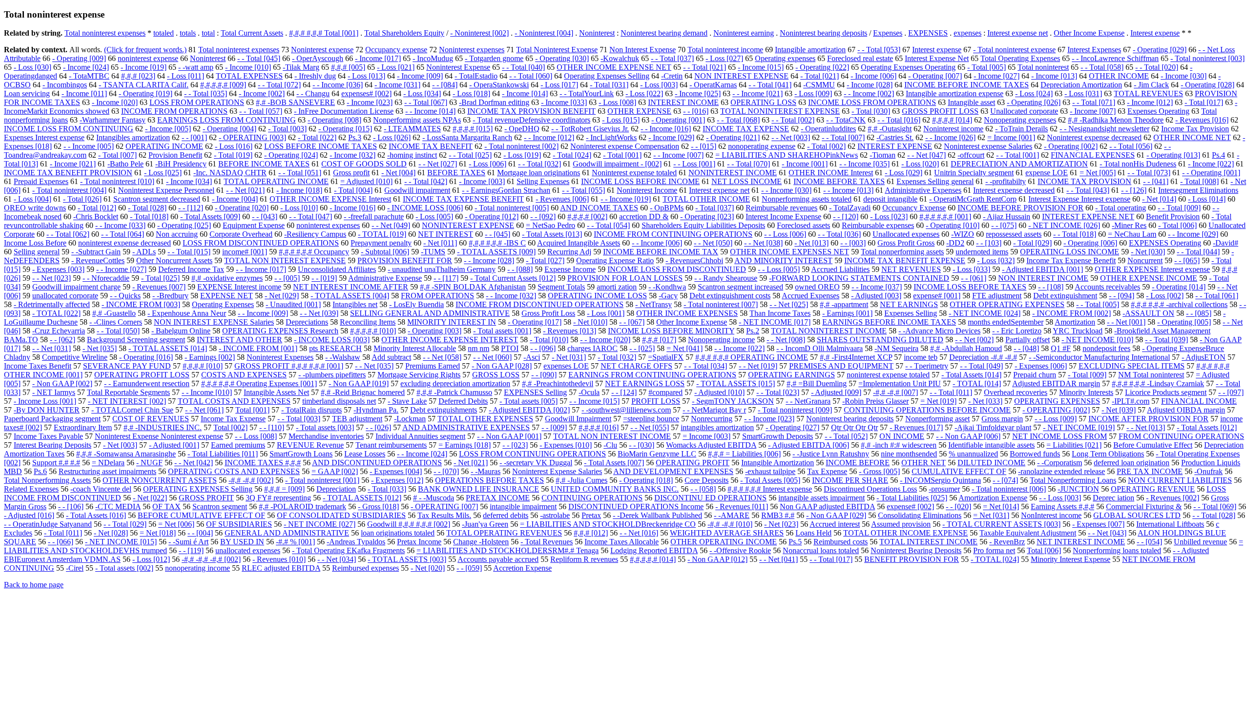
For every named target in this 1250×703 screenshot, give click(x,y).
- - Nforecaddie (106, 278)
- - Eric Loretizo (1017, 331)
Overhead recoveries (1015, 392)
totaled (163, 33)
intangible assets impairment (821, 498)
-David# (1225, 243)
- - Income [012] (549, 137)
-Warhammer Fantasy (113, 120)
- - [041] (1155, 181)
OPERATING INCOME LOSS (597, 295)
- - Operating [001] (1211, 172)
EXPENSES (928, 33)
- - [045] (497, 234)
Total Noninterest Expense (557, 49)
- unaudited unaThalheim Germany (442, 269)
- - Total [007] (843, 137)
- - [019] (324, 278)
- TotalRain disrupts (311, 410)
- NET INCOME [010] (1097, 339)
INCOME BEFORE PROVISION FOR (1020, 208)
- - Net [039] (319, 313)
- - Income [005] (88, 146)
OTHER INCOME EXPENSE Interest (330, 199)
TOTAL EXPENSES (249, 76)
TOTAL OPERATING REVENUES (504, 533)
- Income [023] (370, 102)
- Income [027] (997, 76)
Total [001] (252, 410)
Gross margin (1002, 418)
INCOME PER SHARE (850, 480)
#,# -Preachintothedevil (557, 383)
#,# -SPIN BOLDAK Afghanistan (473, 287)
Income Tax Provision (1195, 128)
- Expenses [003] (58, 269)
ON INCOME (901, 436)
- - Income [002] (869, 93)
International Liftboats (1170, 524)
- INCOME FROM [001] (258, 348)
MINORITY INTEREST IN (451, 322)
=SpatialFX (666, 357)
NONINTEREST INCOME (732, 172)
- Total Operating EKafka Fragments (348, 550)
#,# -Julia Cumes (581, 480)
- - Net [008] (786, 339)
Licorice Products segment (1166, 392)
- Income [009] (420, 76)
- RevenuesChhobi (694, 260)
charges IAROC (592, 348)
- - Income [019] (626, 199)
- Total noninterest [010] (117, 181)
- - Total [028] (1213, 515)
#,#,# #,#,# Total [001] (323, 33)
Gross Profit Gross (906, 243)
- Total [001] (622, 155)
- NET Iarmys (53, 392)
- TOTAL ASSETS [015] (735, 383)
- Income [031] (397, 85)
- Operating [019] (145, 93)
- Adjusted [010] (719, 392)
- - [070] (446, 471)
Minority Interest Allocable (415, 348)
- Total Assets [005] (770, 480)
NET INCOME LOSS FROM (1059, 436)
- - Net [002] (974, 339)
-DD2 (955, 243)
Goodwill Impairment (578, 418)
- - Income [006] (657, 243)
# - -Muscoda (433, 498)
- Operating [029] (1160, 49)
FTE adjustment (996, 295)
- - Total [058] (1102, 67)
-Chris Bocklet (95, 216)
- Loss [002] (1165, 295)
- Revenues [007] (159, 287)
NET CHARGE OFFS (636, 366)
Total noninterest (1043, 67)
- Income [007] (1093, 111)
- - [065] (1187, 260)
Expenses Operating (1158, 111)
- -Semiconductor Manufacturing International (1099, 357)
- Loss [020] (920, 164)
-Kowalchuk (620, 58)
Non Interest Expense (642, 49)
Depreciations (307, 322)
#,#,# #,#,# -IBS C (497, 243)
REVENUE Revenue (310, 445)
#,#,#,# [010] (203, 366)
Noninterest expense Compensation (624, 146)
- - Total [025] (470, 155)
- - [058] (703, 489)
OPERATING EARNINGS (791, 375)
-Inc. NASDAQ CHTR (230, 172)
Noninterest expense (322, 49)
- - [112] (190, 208)
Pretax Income (419, 542)
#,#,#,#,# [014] (653, 559)
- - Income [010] (207, 392)
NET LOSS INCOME (746, 181)
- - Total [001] (1017, 155)
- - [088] (520, 269)
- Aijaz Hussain (1006, 216)
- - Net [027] (437, 164)
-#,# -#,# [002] (251, 480)
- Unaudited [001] (293, 304)
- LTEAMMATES (412, 128)
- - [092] (543, 216)
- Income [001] (805, 164)
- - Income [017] (261, 269)
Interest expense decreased (1014, 190)
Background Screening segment (136, 339)
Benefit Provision (1173, 216)
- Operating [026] (1034, 102)
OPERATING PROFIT (692, 462)
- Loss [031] (1083, 93)
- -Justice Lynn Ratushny (830, 454)
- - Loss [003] (1060, 498)
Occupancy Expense (914, 208)
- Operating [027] (792, 427)
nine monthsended (909, 454)
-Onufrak (1208, 471)
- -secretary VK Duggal (536, 462)
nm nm (478, 348)
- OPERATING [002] (1056, 410)
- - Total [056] (1130, 146)
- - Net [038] (763, 243)
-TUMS (433, 252)
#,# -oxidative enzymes (227, 278)
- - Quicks (125, 295)
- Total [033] (387, 489)
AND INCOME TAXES (599, 208)
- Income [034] (189, 181)
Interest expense (1155, 33)
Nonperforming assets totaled (807, 199)
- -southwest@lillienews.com (626, 410)
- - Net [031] (51, 348)
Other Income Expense (1089, 33)
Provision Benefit (175, 155)
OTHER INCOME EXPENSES (687, 313)
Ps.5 (795, 542)
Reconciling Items (368, 322)
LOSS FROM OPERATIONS (196, 102)
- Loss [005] (434, 216)
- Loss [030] (32, 67)
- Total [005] (986, 67)
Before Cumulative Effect (1152, 445)
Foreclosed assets (803, 225)
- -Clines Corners (115, 322)
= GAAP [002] (335, 471)
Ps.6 (40, 471)
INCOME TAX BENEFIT (431, 146)
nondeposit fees (1106, 348)
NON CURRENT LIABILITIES (1180, 480)
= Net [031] (991, 515)
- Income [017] (378, 58)
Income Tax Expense (233, 418)
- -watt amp (195, 67)
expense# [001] (936, 295)
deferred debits (505, 515)
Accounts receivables (1107, 287)
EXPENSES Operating (1165, 243)
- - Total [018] (1074, 234)
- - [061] (973, 278)
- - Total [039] (1166, 339)
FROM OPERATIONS (437, 295)
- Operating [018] (646, 480)
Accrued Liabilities (840, 269)
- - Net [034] (336, 559)
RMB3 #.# (777, 515)
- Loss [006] (487, 164)
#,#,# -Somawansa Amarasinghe (126, 454)
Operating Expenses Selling (606, 76)
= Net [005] (1098, 172)
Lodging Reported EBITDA (654, 550)
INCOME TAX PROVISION (1084, 181)
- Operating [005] (1184, 322)
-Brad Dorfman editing (494, 102)
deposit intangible (890, 199)
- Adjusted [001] (174, 445)
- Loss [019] (522, 155)
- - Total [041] (770, 85)
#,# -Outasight (890, 128)
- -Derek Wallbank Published (657, 515)
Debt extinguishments (443, 410)
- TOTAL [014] (977, 383)
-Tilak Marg (301, 67)
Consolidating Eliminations (919, 515)
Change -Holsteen (481, 542)
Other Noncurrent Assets (174, 260)
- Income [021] (73, 164)
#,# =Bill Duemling (817, 383)
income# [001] (244, 252)
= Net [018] (158, 533)
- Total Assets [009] (210, 216)
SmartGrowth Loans (301, 454)
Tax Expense (827, 471)
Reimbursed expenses (365, 568)
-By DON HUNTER (47, 410)
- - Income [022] (739, 348)
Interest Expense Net (937, 58)
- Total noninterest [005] (512, 208)
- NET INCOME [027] (319, 524)
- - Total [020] (1156, 67)
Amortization (1075, 322)
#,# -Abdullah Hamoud (966, 348)
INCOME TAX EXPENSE (746, 128)
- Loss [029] (903, 172)
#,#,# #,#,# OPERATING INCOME (751, 357)
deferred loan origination (1131, 462)
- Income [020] (115, 102)
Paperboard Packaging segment (52, 418)
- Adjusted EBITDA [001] (1042, 269)
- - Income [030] (786, 190)
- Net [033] (985, 401)
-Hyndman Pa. (376, 410)
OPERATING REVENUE (1153, 489)
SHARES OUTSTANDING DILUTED (880, 339)
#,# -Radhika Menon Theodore (1116, 120)
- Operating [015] (345, 128)
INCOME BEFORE (858, 462)
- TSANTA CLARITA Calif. (143, 85)
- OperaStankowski (499, 85)
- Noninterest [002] (479, 33)
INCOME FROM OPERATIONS (174, 111)
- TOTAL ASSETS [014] (167, 348)
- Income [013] (1054, 76)
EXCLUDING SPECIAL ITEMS (1132, 366)
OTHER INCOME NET (1192, 137)
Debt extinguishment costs (730, 295)
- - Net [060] (492, 357)
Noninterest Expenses (280, 357)
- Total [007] (117, 155)
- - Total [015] (188, 252)
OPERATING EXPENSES (1057, 401)
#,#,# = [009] (284, 489)
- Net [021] (471, 462)
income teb (921, 357)
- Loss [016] (233, 146)
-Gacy (668, 295)
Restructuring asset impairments (107, 471)
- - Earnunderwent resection (146, 383)
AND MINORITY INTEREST (783, 260)
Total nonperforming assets (902, 252)
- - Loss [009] (1056, 418)
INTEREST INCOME (683, 102)
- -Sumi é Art (188, 542)
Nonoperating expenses (1020, 120)
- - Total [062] (67, 234)
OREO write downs (35, 208)
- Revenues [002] (1172, 498)
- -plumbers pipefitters (332, 375)
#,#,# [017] (659, 339)
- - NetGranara (808, 401)
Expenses (887, 33)
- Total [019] (233, 155)
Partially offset (1027, 339)
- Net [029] (282, 295)
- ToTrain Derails (1021, 128)
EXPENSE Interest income (239, 287)
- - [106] (70, 506)
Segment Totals (561, 287)
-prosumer (944, 489)
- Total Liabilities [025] (911, 498)
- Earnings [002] (210, 357)
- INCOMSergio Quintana (940, 480)
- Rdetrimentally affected (52, 304)
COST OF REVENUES (150, 418)
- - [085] (1198, 313)
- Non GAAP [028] (502, 366)
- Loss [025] (163, 172)
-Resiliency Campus (315, 234)
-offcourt (971, 155)
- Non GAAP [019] (359, 383)
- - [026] (378, 427)
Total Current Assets (252, 33)
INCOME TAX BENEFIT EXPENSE (904, 260)
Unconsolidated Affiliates (337, 269)
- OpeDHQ (522, 128)
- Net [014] (1159, 199)
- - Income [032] (511, 295)
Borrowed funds (1035, 454)
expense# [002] (910, 506)
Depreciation (336, 489)
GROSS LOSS (496, 375)
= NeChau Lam (1132, 234)
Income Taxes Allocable (621, 542)
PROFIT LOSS (655, 401)
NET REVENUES (911, 269)
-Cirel (74, 568)
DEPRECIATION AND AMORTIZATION (1019, 164)
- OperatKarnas (713, 85)
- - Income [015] (594, 401)
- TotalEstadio (476, 76)
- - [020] (958, 506)
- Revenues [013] (569, 331)
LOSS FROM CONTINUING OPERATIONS (532, 454)
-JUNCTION (1078, 489)
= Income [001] (1011, 137)
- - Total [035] (205, 93)
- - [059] (469, 568)
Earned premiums (238, 445)
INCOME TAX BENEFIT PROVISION (68, 172)
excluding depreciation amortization (455, 383)
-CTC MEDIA (118, 506)
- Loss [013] (366, 76)
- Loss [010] (299, 208)
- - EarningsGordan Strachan (506, 190)
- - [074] (1005, 480)
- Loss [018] (471, 93)
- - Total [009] (1179, 208)
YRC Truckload (1078, 331)
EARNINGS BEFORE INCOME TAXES (889, 322)
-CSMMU (819, 85)
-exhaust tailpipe (770, 471)
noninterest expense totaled (888, 375)
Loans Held (813, 533)
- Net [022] (150, 498)
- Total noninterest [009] (795, 410)
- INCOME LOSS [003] (332, 339)
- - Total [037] (672, 58)
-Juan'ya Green (485, 524)
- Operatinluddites (828, 128)
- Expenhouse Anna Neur (186, 313)
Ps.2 (752, 331)
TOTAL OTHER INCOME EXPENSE (905, 533)
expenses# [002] (366, 93)
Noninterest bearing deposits (823, 33)
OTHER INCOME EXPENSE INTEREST (449, 339)
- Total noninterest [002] (521, 146)
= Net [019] (938, 401)
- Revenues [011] (741, 506)
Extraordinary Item (83, 427)
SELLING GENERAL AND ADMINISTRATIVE (430, 313)
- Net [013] (811, 243)
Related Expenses (31, 489)
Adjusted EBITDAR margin (1056, 383)
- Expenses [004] (396, 471)
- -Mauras (485, 471)
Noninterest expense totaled (634, 172)
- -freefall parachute (374, 216)
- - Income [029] (1193, 234)
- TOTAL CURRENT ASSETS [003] (1001, 524)
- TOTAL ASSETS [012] (362, 498)
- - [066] (60, 542)
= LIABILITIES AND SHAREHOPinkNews (786, 155)
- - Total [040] (523, 67)
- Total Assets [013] (552, 234)
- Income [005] (168, 128)
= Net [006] (176, 524)
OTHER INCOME (1119, 76)
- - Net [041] (778, 559)
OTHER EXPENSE (639, 111)
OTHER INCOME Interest (831, 172)
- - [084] (445, 85)
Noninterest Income (647, 190)
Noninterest (597, 33)
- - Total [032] (539, 164)
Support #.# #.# (56, 462)
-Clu (610, 445)
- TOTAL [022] (56, 313)
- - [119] (191, 550)
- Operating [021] (733, 137)
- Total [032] (617, 357)
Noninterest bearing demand (664, 33)
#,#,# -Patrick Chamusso (454, 392)
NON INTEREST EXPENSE (741, 76)
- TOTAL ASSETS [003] (407, 559)
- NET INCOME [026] (1064, 225)
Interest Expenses (1094, 49)
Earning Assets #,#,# (1062, 506)
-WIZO (962, 234)
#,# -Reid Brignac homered (363, 392)
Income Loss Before (35, 243)
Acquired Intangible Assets (578, 243)
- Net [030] (1148, 252)
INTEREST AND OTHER (239, 339)
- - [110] (271, 427)
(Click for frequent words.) (145, 49)
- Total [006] (1177, 225)
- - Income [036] (337, 85)
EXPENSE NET (226, 295)
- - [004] (200, 533)
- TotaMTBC (89, 76)
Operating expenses (785, 58)
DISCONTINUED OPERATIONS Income (636, 506)
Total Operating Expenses (1020, 58)
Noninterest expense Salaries (988, 146)
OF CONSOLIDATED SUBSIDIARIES (341, 515)
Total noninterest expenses (105, 33)
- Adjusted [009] (836, 392)
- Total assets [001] (502, 331)
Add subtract (391, 357)
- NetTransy (653, 304)
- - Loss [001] (694, 164)
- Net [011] (440, 243)
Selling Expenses (543, 181)
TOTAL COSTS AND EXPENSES (234, 401)
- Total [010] (549, 339)
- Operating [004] (229, 128)
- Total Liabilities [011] (223, 454)
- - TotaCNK (846, 120)
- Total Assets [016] (96, 515)
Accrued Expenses (810, 295)
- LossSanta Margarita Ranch (467, 137)
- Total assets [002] (124, 568)
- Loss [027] (724, 58)
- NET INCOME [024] (985, 313)
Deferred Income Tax (191, 269)
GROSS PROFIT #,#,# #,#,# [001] (288, 366)
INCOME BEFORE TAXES (839, 181)
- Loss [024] (1034, 93)
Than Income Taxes (780, 313)
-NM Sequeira (896, 348)
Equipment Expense (254, 225)
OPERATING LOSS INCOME (1069, 252)
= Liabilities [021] (1074, 445)
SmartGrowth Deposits (777, 436)
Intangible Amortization (777, 462)
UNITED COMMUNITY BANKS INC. (615, 489)
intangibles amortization (717, 427)
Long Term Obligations (1108, 454)
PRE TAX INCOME (1150, 471)
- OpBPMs (667, 208)
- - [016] (695, 111)
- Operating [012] (492, 216)
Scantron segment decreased (156, 199)
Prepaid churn (1034, 375)
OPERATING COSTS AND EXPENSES (234, 471)
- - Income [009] (263, 313)
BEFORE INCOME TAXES (264, 164)
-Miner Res (1129, 225)
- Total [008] (1199, 181)
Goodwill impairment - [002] (617, 164)
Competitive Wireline (74, 357)
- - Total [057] (260, 111)
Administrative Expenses (923, 190)
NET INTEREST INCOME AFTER (350, 287)
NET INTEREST (445, 234)
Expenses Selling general (935, 181)
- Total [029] (1032, 243)
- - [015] (703, 146)
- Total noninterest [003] (1207, 58)
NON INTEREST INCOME (1043, 278)
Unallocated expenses (906, 234)
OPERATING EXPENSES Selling (197, 489)
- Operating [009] (79, 58)
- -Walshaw (342, 357)
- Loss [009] (813, 93)
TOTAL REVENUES (1148, 93)
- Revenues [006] (562, 199)
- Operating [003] (434, 331)
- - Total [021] (704, 67)
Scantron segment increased (740, 287)
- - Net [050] (713, 243)
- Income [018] (299, 190)
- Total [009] (1087, 375)
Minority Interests (1086, 392)
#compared (665, 392)
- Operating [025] (184, 225)
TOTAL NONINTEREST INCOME (829, 331)
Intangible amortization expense (954, 93)
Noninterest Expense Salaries (557, 471)
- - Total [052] (846, 436)
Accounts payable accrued (498, 559)
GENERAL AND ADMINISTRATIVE (287, 533)
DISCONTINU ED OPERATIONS (710, 498)
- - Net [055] (649, 427)
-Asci (531, 357)
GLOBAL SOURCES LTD (1137, 515)
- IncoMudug (433, 58)
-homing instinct (412, 155)
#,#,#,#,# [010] (373, 331)
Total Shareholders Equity (404, 33)
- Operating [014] (1179, 287)
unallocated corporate (65, 295)
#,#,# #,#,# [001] (945, 216)
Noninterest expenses (471, 49)
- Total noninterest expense (1014, 49)
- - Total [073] (1148, 172)
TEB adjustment (357, 418)
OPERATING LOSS (763, 102)
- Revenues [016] (1202, 120)
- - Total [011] (951, 392)
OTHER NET (923, 462)
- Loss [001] (606, 313)
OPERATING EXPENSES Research (280, 331)
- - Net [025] (789, 304)
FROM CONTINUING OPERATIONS (1181, 436)
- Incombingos (64, 85)
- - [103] (988, 243)
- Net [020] (428, 568)
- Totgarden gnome (494, 58)
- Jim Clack (1151, 85)
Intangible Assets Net (276, 392)
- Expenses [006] (1041, 366)
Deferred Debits (463, 401)
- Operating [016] (146, 357)
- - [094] (1121, 295)
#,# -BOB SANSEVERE (295, 102)
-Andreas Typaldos (356, 542)
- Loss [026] (392, 137)
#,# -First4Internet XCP (856, 357)
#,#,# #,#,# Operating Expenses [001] (259, 383)
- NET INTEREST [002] (127, 401)
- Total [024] (572, 155)
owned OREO (817, 287)
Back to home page (33, 584)
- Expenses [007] (1098, 524)
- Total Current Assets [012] (513, 278)
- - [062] (62, 339)
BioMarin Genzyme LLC (657, 454)
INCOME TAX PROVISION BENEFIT (531, 111)
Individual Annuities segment (420, 436)
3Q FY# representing (278, 498)
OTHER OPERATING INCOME (723, 542)
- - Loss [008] (256, 436)
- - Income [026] (950, 137)
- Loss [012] (151, 559)
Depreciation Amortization (1081, 85)
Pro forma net (994, 550)
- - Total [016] (898, 120)
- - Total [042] (425, 181)
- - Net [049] (391, 225)
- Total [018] (149, 216)
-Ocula (589, 392)
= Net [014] (1001, 506)
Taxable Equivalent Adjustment (1027, 533)
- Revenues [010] (279, 559)
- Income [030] (1184, 76)
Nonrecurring (711, 418)
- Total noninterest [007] (721, 304)
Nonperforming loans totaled (1117, 550)
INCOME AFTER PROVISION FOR (1148, 418)
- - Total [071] (1093, 102)
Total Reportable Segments (128, 392)
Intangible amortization (810, 49)
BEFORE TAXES (456, 172)
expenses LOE (566, 366)
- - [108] (1050, 287)
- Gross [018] (378, 506)
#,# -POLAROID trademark (302, 506)
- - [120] (845, 216)
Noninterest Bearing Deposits (916, 550)
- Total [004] (353, 190)
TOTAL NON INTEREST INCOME (612, 436)
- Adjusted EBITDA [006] (808, 445)
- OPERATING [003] (252, 137)
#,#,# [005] (348, 67)
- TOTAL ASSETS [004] (350, 295)
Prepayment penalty (381, 243)
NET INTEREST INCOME (1081, 542)
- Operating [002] (1071, 146)
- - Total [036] (839, 234)
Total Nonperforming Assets (47, 480)
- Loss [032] (996, 260)
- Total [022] (317, 137)
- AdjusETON (1204, 357)
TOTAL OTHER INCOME (706, 199)
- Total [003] (287, 128)
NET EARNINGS (909, 304)
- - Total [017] (831, 559)
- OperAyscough (317, 58)
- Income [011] (84, 93)
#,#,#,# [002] (587, 216)
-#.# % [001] (295, 542)
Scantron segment (219, 506)
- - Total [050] (118, 331)
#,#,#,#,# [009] (223, 85)
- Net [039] (1119, 410)
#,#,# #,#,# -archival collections (1179, 304)
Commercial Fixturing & (1144, 506)
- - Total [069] (1214, 506)
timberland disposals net (339, 401)
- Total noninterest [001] (322, 480)
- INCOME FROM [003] (141, 304)
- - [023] (515, 445)
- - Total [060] (530, 76)
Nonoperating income (721, 339)
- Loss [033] (971, 269)
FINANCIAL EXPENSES (1093, 155)
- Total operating (1120, 208)
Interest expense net (1017, 33)
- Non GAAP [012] (718, 559)
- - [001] (194, 137)
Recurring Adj (569, 252)
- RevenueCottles (98, 260)
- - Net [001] (1126, 322)
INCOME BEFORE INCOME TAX (660, 252)
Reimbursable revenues (781, 208)
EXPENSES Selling (535, 392)
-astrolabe (555, 515)
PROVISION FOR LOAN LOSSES (625, 278)
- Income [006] (873, 76)
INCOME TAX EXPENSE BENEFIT (463, 199)
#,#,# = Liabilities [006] (744, 454)
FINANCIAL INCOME (1199, 401)
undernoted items (982, 252)
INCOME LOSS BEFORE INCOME (640, 181)
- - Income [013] (848, 190)
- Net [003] (120, 445)
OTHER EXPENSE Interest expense (1152, 269)
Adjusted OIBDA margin (1186, 410)
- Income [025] (698, 93)
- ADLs (144, 252)
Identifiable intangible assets (991, 445)
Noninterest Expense (458, 67)
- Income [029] (671, 137)
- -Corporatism (1059, 462)
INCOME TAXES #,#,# (263, 462)
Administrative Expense (385, 278)
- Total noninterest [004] (69, 190)
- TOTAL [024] (995, 559)
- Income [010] (248, 67)
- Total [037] (714, 208)
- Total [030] (871, 111)
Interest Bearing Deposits (52, 445)
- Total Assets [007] (614, 462)
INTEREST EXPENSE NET (1088, 216)
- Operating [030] (562, 58)
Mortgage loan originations (538, 172)
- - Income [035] (864, 164)
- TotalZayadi (850, 208)
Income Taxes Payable (48, 436)
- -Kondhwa (667, 287)
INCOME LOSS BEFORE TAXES (970, 287)
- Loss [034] (422, 93)
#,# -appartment (844, 304)
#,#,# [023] (138, 76)
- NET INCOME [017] (775, 322)
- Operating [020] (242, 208)
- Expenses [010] (566, 445)
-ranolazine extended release (1061, 471)
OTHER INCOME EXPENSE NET (614, 67)
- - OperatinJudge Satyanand (48, 524)
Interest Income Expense (783, 216)
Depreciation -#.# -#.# (983, 357)
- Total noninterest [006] (1009, 489)
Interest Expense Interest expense (1079, 199)
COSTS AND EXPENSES (244, 375)
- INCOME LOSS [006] (425, 208)
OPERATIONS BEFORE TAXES (489, 480)
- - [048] (1026, 348)
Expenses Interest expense (44, 137)
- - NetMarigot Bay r (714, 410)
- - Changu (313, 93)
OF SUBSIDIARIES (239, 524)
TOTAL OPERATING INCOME (276, 181)
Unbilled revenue (1200, 542)
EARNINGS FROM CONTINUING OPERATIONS (652, 375)
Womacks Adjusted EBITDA (711, 445)
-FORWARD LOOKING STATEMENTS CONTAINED (859, 278)
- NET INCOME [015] (121, 542)
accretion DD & (643, 216)
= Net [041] (685, 348)
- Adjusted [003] (876, 295)
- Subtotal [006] (385, 252)
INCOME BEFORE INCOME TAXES (966, 85)
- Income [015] (761, 67)
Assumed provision (901, 524)
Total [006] (1044, 550)
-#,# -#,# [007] (895, 392)
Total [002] (230, 427)
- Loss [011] (185, 76)
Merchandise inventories (326, 436)
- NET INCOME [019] (1079, 427)
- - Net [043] (1107, 533)
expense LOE (1046, 172)
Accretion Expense (522, 568)
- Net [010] (590, 322)
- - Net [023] (51, 278)
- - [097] (1231, 392)
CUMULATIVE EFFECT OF (959, 471)
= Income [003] (706, 436)
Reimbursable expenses (878, 225)
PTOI (510, 348)
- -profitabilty (1005, 181)
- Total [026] (82, 199)
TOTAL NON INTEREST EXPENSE (285, 260)
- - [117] (446, 278)
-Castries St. (895, 137)
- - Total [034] (705, 366)
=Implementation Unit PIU (899, 383)
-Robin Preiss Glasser (875, 401)
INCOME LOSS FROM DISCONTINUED (676, 269)
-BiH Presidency (181, 164)
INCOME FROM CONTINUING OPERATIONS (673, 234)
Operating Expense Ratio (615, 260)
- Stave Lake (407, 401)
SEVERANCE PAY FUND (127, 366)
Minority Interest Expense (1070, 559)
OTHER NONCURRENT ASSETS (160, 480)
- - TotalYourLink (587, 93)
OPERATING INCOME (164, 146)
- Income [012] (1150, 102)
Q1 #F (1061, 348)
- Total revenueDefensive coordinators (531, 120)
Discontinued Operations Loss (870, 489)
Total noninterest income (725, 49)
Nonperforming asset (937, 418)
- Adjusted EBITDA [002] (529, 410)
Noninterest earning (743, 33)
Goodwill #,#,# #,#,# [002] (408, 524)
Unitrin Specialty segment (974, 172)
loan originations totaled (398, 533)
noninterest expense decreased (124, 243)
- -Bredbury (170, 295)
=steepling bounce (651, 418)
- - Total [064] (122, 234)
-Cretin (672, 76)
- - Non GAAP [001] (509, 436)
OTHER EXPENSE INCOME (1148, 278)
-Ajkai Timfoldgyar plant (993, 427)
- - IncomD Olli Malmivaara (819, 348)
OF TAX (166, 506)
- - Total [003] (298, 418)
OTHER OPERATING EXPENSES (1007, 304)
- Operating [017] (535, 322)
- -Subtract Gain (96, 252)
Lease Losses (364, 454)
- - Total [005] (1097, 304)
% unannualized (973, 454)
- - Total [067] (425, 102)
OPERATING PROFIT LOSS (141, 375)
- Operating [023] (707, 216)
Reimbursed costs (840, 542)
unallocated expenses (247, 550)
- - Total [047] (310, 216)
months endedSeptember (1005, 322)
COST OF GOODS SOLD (364, 164)
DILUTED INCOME (991, 462)
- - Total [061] (1216, 295)
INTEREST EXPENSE (894, 146)
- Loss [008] (617, 102)
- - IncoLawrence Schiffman (1115, 58)
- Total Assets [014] (971, 375)
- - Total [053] (878, 49)
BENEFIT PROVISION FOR (911, 559)
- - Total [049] (981, 366)
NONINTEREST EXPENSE (468, 225)
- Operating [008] (334, 120)
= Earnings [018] (464, 445)
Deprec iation (1113, 498)
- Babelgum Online (180, 331)
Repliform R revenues (584, 559)
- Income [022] (1211, 164)
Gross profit (351, 172)
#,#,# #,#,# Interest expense (770, 489)
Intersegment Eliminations (1198, 190)
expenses (967, 33)
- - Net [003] (790, 137)
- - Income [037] (877, 287)
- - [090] (544, 375)
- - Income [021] (757, 93)
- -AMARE (732, 515)
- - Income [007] (678, 155)
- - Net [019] (758, 366)
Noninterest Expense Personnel (166, 190)
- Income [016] (352, 208)
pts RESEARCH (335, 348)
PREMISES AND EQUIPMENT (841, 366)
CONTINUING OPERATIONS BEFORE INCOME (927, 410)
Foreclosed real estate (860, 58)
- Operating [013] (1173, 155)
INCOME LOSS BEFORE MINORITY (671, 331)
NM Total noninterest (1151, 375)
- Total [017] (1204, 102)
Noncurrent (1145, 260)
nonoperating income (197, 568)
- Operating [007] (935, 76)
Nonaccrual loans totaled (821, 550)
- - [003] (853, 243)
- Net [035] (100, 348)
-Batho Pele (125, 164)
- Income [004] (235, 199)
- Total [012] (97, 208)
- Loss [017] (559, 85)
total (208, 33)
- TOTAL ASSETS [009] (496, 252)
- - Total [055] (583, 190)
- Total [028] (147, 208)
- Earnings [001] (847, 313)
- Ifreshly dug (315, 76)
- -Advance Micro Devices (939, 331)
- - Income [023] (769, 418)
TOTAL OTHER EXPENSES (485, 418)
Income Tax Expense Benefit (1071, 260)
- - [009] (554, 427)
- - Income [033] (120, 225)
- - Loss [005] (779, 269)
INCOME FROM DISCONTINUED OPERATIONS (540, 304)
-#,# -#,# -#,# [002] (211, 559)
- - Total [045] (258, 58)
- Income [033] (564, 102)
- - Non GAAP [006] (968, 436)
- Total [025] (160, 278)
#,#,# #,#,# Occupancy (314, 252)
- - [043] (264, 216)
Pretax (591, 515)
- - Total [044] (1198, 252)
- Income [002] (262, 93)
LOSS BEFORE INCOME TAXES (320, 146)
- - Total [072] (279, 85)
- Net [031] (569, 357)
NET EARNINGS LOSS (645, 383)
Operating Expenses (223, 304)
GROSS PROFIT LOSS (940, 111)
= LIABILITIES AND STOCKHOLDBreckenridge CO (608, 524)
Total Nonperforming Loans (1073, 480)
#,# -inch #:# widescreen (899, 445)
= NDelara (108, 462)
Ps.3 (354, 137)
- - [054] (1149, 542)
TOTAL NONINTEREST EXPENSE (780, 111)
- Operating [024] (291, 155)
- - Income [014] (430, 111)
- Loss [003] (659, 85)
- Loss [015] (621, 120)
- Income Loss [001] (45, 401)
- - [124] (624, 392)
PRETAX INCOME (498, 498)
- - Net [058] (442, 357)
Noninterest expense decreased (1094, 137)
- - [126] (1133, 190)
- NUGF (149, 462)
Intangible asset (971, 102)
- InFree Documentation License (344, 111)
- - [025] (642, 348)
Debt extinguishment (1065, 295)
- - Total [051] (299, 172)
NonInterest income (1051, 515)
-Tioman (883, 155)
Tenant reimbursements (391, 445)
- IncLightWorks (611, 137)
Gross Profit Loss (548, 313)
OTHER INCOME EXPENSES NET (789, 252)
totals (188, 33)
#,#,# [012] (591, 533)
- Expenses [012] (397, 480)
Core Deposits (707, 480)
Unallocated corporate (1024, 111)
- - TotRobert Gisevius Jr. (590, 128)
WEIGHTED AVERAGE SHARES (727, 533)
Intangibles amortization (133, 137)
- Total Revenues (547, 542)
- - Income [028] (489, 260)
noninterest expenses (328, 225)
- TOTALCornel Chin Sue (132, 410)
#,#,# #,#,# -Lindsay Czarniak (1158, 383)
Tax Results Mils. (444, 515)
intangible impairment (523, 506)
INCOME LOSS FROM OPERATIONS (872, 102)
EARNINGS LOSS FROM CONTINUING (226, 120)
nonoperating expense (761, 146)
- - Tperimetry (926, 366)
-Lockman (410, 418)
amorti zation (617, 287)
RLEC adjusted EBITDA (281, 568)
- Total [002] (826, 146)
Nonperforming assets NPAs (417, 120)
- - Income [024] (422, 454)
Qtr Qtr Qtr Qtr (854, 427)
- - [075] (1004, 225)
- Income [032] (352, 155)
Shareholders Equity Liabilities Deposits (703, 225)
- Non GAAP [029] (836, 515)
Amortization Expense (992, 498)
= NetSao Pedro (550, 225)
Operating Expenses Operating (908, 67)
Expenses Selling (910, 313)
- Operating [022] (822, 67)
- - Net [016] (639, 533)
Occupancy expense (396, 49)
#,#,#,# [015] (473, 128)
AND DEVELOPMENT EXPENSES (673, 471)
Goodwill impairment (417, 190)
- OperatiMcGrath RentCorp (973, 199)
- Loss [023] (889, 216)
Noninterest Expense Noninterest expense (159, 436)
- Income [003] (482, 181)
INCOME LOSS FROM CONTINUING (68, 128)
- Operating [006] (1090, 243)
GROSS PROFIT (206, 498)
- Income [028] (870, 85)
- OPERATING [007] (444, 506)
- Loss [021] (396, 67)
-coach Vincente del (100, 489)
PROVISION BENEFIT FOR (404, 260)
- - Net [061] (204, 410)
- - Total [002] (792, 120)
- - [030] (641, 445)
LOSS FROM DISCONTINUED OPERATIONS (261, 243)
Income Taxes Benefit (37, 366)
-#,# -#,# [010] (730, 524)
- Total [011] (63, 533)
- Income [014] (525, 93)
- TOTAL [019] (382, 234)
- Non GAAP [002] (62, 383)
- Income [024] (86, 67)
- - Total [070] (748, 164)
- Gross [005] (879, 471)
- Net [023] (781, 524)
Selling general (37, 252)
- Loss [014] (1207, 199)
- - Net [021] (245, 190)
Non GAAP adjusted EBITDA (827, 506)
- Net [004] (398, 172)
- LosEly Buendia (416, 304)
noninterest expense (148, 58)
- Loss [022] (644, 93)
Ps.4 (1218, 155)
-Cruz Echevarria (58, 331)
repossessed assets (1014, 234)
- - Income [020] (605, 339)
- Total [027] (545, 260)
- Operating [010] (952, 225)
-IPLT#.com (1130, 401)
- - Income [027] (121, 269)
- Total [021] (819, 76)
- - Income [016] (666, 128)
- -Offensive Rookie (740, 550)
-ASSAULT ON (1148, 313)
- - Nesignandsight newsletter (1104, 128)
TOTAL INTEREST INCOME (928, 542)
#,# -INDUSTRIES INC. (163, 427)
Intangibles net (355, 304)
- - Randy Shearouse (725, 278)
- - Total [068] (738, 120)
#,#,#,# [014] (952, 120)
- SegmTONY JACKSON (733, 401)
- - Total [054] (608, 225)
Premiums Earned (432, 366)
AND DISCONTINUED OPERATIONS (377, 462)
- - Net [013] (1145, 427)
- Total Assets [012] (1207, 427)
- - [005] (287, 278)
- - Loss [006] (785, 234)
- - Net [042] (193, 462)
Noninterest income (953, 128)
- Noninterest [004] (544, 33)
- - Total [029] (125, 524)
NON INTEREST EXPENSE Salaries (214, 322)
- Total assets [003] (325, 427)
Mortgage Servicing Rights (418, 375)
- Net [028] (111, 533)
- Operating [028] (1207, 85)
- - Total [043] (1087, 190)
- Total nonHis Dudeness (1138, 164)
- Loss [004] (32, 199)
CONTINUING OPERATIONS (592, 498)
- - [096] (543, 348)
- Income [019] (144, 67)
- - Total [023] (777, 392)
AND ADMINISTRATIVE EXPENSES (466, 427)
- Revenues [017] (916, 427)
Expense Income (570, 269)
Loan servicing (27, 93)
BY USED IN (242, 542)
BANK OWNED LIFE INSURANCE (478, 489)
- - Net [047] (926, 155)
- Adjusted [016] (29, 515)
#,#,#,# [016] (599, 427)
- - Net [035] (374, 366)
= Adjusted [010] (366, 181)
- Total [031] (609, 85)
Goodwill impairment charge (76, 287)
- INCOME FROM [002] (1071, 313)
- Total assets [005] (529, 401)
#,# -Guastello (114, 313)
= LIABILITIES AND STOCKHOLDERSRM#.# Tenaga (508, 550)
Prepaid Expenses (41, 181)
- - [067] (632, 322)
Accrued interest (835, 524)
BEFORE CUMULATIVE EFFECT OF (201, 515)
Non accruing (177, 234)
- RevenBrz (1007, 542)
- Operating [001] (678, 120)
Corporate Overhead (240, 234)
